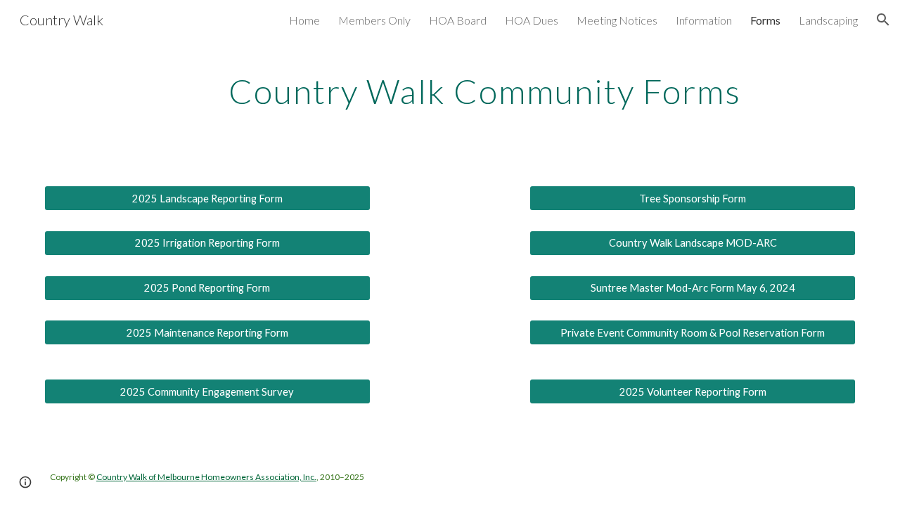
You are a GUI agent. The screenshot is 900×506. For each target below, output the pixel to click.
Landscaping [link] (828, 20)
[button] (883, 20)
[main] (484, 94)
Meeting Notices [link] (617, 20)
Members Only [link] (374, 20)
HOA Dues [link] (531, 20)
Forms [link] (765, 20)
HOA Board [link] (458, 20)
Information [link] (704, 20)
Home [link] (304, 20)
